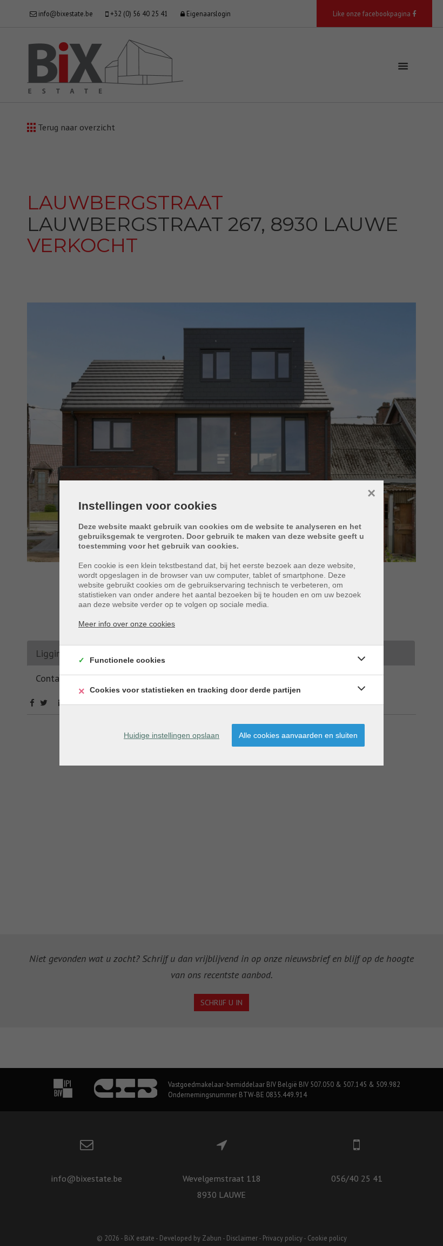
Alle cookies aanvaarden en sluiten (298, 735)
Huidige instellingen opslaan (171, 735)
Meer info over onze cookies (126, 623)
